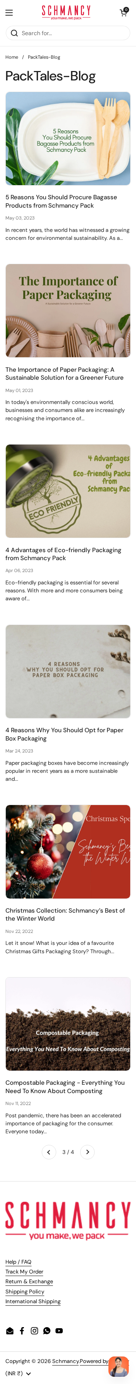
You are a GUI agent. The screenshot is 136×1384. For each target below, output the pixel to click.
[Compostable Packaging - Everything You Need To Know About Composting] (68, 1024)
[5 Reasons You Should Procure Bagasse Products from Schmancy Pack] (68, 138)
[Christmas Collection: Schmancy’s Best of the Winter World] (68, 852)
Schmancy (65, 1361)
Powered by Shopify (104, 1361)
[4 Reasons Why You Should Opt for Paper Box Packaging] (68, 671)
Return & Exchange (29, 1281)
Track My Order (24, 1271)
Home (11, 57)
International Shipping (33, 1301)
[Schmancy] (66, 12)
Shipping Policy (24, 1291)
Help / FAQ (18, 1262)
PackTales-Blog (44, 57)
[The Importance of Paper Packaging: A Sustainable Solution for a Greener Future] (68, 311)
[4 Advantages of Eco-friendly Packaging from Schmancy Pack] (68, 491)
